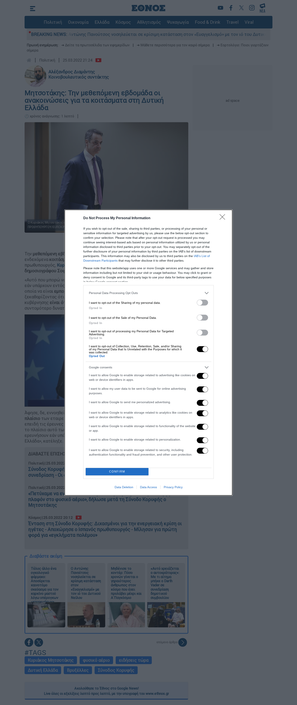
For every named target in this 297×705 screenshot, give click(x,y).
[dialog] (148, 352)
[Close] (224, 218)
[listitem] (148, 293)
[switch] (202, 303)
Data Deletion (124, 487)
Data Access (148, 487)
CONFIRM (117, 471)
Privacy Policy (173, 487)
